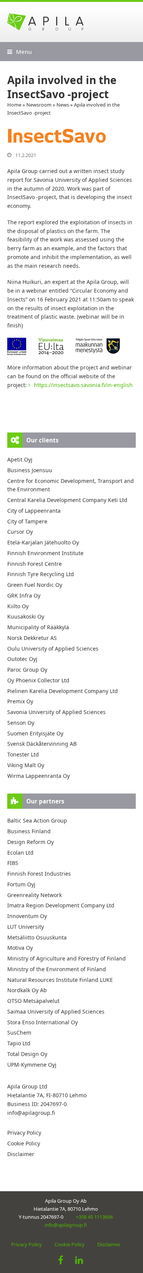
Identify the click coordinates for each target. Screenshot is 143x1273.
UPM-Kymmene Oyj (31, 1064)
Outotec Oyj (22, 658)
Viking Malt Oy (25, 765)
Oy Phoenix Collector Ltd (38, 680)
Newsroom (38, 104)
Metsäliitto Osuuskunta (37, 937)
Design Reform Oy (30, 841)
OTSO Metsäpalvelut (33, 1000)
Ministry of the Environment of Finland (56, 969)
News (62, 104)
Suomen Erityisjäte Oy (35, 733)
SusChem (19, 1032)
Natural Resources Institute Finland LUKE (60, 979)
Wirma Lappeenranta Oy (38, 775)
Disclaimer (20, 1154)
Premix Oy (20, 701)
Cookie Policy (23, 1143)
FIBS (12, 862)
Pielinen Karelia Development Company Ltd (62, 691)
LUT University (25, 926)
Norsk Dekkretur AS (32, 637)
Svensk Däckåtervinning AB (42, 743)
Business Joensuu (29, 470)
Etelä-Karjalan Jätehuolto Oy (43, 542)
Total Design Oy (27, 1054)
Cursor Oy (20, 531)
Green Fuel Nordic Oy (34, 584)
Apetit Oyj (19, 459)
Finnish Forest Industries (39, 873)
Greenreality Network (34, 895)
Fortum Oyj (21, 884)
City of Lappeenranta (34, 510)
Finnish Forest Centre (34, 563)
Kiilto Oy (18, 606)
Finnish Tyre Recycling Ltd (40, 574)
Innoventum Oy (27, 916)
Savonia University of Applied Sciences (56, 712)
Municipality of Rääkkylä (38, 627)
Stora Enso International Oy (42, 1022)
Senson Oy (20, 722)
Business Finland (29, 831)
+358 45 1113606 (94, 1216)
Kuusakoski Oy (25, 616)
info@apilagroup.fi (31, 1112)
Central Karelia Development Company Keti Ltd (67, 500)
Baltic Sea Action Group (37, 820)
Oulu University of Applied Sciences (52, 648)
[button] (19, 51)
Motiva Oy (20, 947)
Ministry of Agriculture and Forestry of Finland (66, 958)
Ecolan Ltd (20, 852)
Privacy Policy (24, 1132)
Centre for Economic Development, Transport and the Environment (70, 485)
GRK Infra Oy (23, 595)
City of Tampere (27, 521)
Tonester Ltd (23, 754)
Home (14, 104)
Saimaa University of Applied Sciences (55, 1011)
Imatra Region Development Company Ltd (60, 905)
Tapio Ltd (19, 1043)
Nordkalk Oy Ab (27, 990)
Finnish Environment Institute (45, 553)
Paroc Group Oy (27, 669)
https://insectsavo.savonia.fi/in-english (83, 385)
